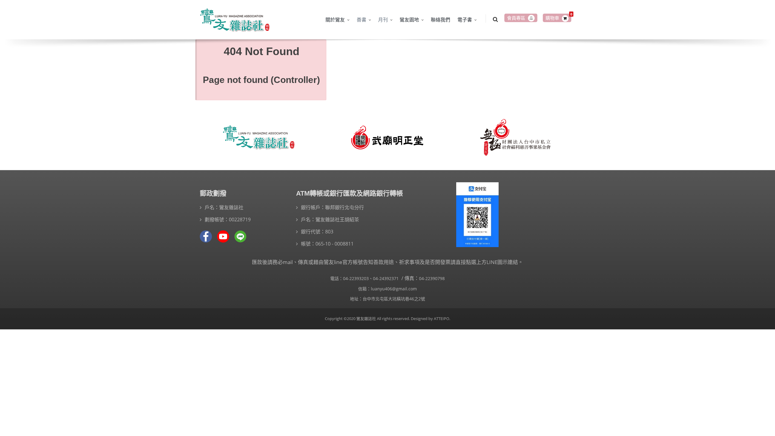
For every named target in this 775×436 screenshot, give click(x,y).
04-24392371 (386, 278)
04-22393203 (356, 278)
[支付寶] (477, 214)
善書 (361, 19)
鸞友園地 (409, 19)
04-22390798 (432, 278)
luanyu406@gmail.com (394, 289)
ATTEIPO (441, 318)
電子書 (464, 19)
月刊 (383, 19)
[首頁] (234, 19)
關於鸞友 (335, 19)
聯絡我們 (440, 19)
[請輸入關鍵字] (495, 18)
